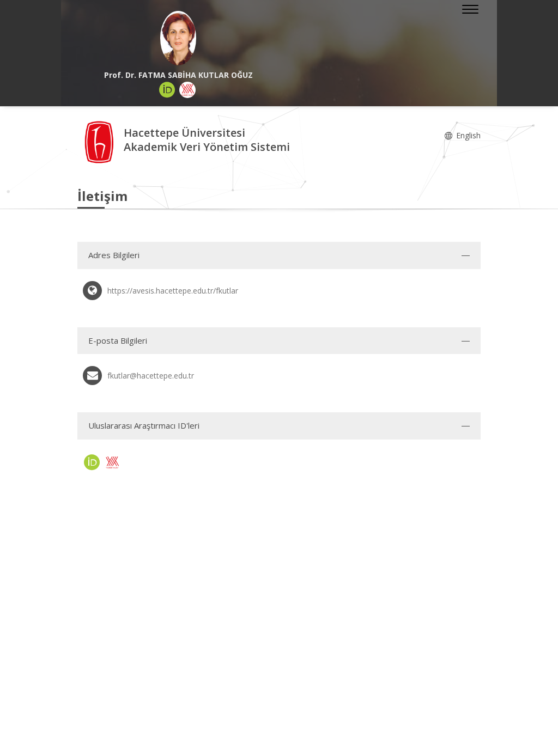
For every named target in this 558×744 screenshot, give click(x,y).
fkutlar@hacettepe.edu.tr (150, 375)
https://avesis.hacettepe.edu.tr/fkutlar (172, 290)
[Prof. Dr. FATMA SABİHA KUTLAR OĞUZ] (178, 38)
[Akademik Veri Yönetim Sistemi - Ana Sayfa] (100, 141)
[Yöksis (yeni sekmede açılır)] (187, 90)
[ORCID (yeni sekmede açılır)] (167, 90)
